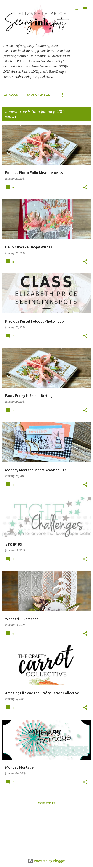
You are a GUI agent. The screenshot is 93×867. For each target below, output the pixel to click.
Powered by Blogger (49, 861)
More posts (46, 803)
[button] (85, 188)
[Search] (76, 8)
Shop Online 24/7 (39, 94)
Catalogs (10, 94)
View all (10, 117)
